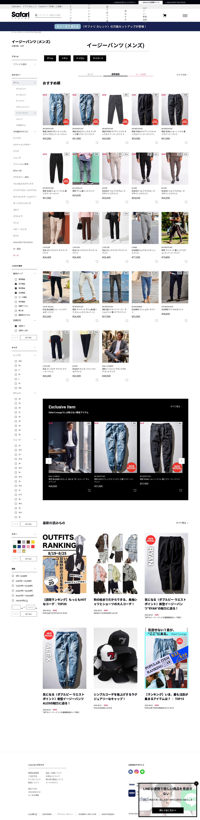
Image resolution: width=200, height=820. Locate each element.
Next (182, 461)
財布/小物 (17, 171)
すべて (90, 74)
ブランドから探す (89, 15)
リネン (65, 58)
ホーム (14, 32)
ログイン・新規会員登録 (145, 15)
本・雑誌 (17, 249)
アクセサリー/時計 (21, 177)
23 (19, 455)
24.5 (20, 468)
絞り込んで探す (107, 15)
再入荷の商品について (54, 779)
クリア (15, 338)
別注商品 (22, 293)
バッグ (16, 151)
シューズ (17, 158)
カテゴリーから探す (71, 15)
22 (19, 446)
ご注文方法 (32, 776)
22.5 (20, 450)
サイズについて (34, 779)
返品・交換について (54, 773)
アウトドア (18, 216)
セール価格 (141, 74)
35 (19, 430)
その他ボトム (21, 125)
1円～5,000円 (21, 576)
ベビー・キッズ (20, 229)
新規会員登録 (33, 773)
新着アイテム (23, 306)
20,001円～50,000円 (24, 591)
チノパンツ (20, 101)
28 (19, 399)
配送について (33, 783)
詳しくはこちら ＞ (167, 810)
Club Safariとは (34, 792)
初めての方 (32, 789)
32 (19, 417)
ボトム (20, 32)
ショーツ (19, 119)
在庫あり (22, 326)
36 (19, 435)
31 (19, 412)
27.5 (20, 495)
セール (16, 255)
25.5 (20, 477)
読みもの (126, 15)
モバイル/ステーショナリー (25, 197)
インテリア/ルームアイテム (25, 190)
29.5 (20, 512)
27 (19, 490)
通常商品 (22, 279)
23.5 (20, 459)
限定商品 (22, 288)
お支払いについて (53, 776)
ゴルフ (16, 210)
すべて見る (175, 406)
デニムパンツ (21, 89)
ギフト (16, 236)
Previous (49, 461)
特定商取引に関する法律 (87, 814)
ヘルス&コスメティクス (23, 184)
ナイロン (80, 58)
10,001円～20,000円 (24, 586)
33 (19, 421)
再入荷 (21, 311)
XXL (20, 388)
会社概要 (31, 814)
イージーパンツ (22, 113)
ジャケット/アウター (22, 145)
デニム (50, 58)
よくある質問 (33, 795)
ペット (16, 223)
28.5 (20, 504)
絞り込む (28, 337)
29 (19, 403)
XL (19, 383)
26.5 (20, 486)
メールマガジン (52, 783)
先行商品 (22, 284)
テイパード (98, 58)
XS (20, 366)
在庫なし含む (23, 331)
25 (19, 472)
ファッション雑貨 (20, 164)
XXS (20, 361)
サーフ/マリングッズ (22, 203)
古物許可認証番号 (107, 814)
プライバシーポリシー (65, 814)
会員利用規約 (47, 814)
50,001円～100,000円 (25, 596)
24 (19, 463)
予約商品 (22, 302)
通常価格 (115, 74)
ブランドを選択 (20, 64)
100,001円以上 (22, 601)
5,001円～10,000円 (23, 581)
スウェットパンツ (22, 107)
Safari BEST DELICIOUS (23, 242)
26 (19, 481)
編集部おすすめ (24, 315)
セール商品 (23, 297)
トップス (17, 138)
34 (19, 426)
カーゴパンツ (21, 95)
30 (19, 408)
